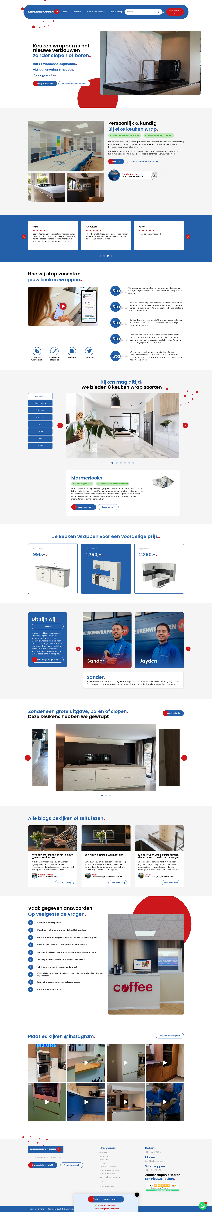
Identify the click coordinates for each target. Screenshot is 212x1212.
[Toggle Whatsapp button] (203, 1206)
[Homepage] (35, 12)
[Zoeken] (158, 12)
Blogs (102, 1180)
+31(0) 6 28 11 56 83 (153, 1170)
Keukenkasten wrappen (110, 1170)
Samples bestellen (108, 1166)
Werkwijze (104, 1159)
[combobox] (143, 12)
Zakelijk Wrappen (117, 12)
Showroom (104, 1156)
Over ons (65, 12)
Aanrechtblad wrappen (110, 1177)
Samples (77, 12)
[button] (24, 236)
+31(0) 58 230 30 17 (153, 1152)
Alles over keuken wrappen (94, 12)
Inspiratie (104, 1163)
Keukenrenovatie (107, 1186)
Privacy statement (36, 1209)
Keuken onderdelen (108, 1173)
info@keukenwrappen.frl (155, 1161)
